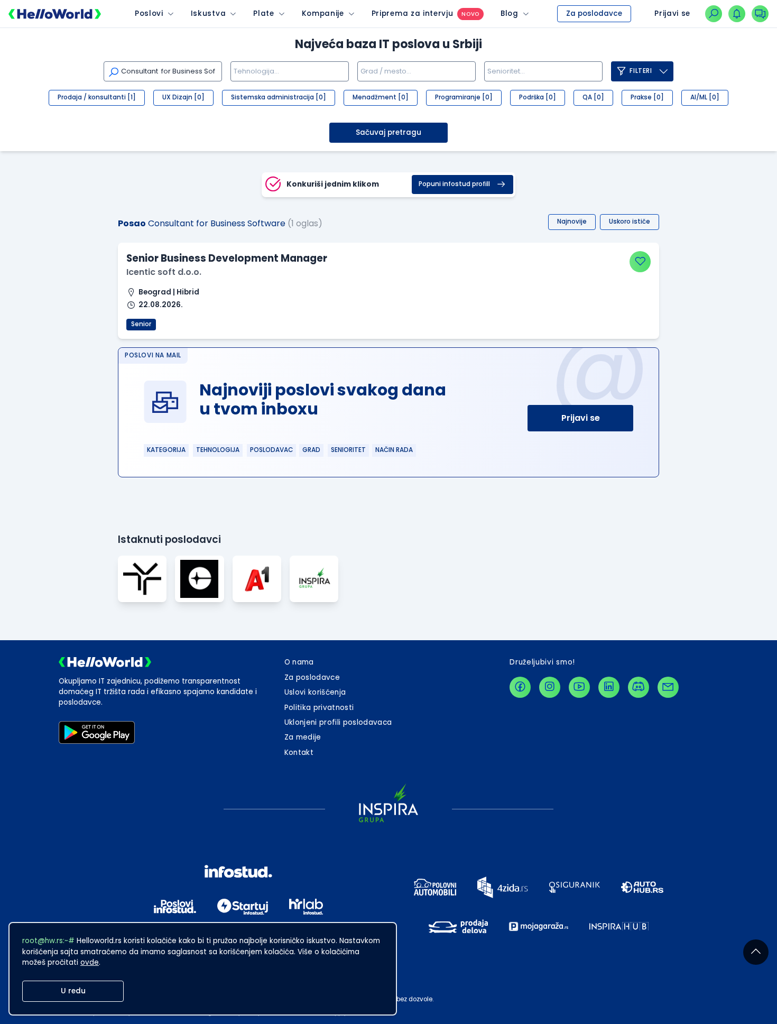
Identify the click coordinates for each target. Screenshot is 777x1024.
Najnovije (572, 221)
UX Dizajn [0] (183, 97)
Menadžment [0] (381, 97)
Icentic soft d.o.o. (163, 272)
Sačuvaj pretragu (388, 132)
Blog (510, 13)
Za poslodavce (594, 13)
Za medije (302, 737)
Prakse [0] (647, 97)
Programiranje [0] (464, 97)
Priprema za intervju (413, 13)
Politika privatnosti (319, 708)
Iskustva (208, 13)
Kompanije (323, 13)
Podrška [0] (537, 97)
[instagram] (549, 687)
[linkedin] (608, 687)
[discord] (638, 687)
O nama (299, 662)
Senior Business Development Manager (226, 258)
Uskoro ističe (629, 221)
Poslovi (149, 13)
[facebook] (520, 687)
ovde (89, 962)
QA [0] (593, 97)
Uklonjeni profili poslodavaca (338, 722)
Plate (263, 13)
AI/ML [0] (704, 97)
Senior (141, 324)
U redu (73, 991)
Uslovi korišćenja (315, 692)
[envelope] (668, 687)
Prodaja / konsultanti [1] (97, 97)
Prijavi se (580, 418)
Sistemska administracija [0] (278, 97)
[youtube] (579, 687)
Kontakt (298, 753)
